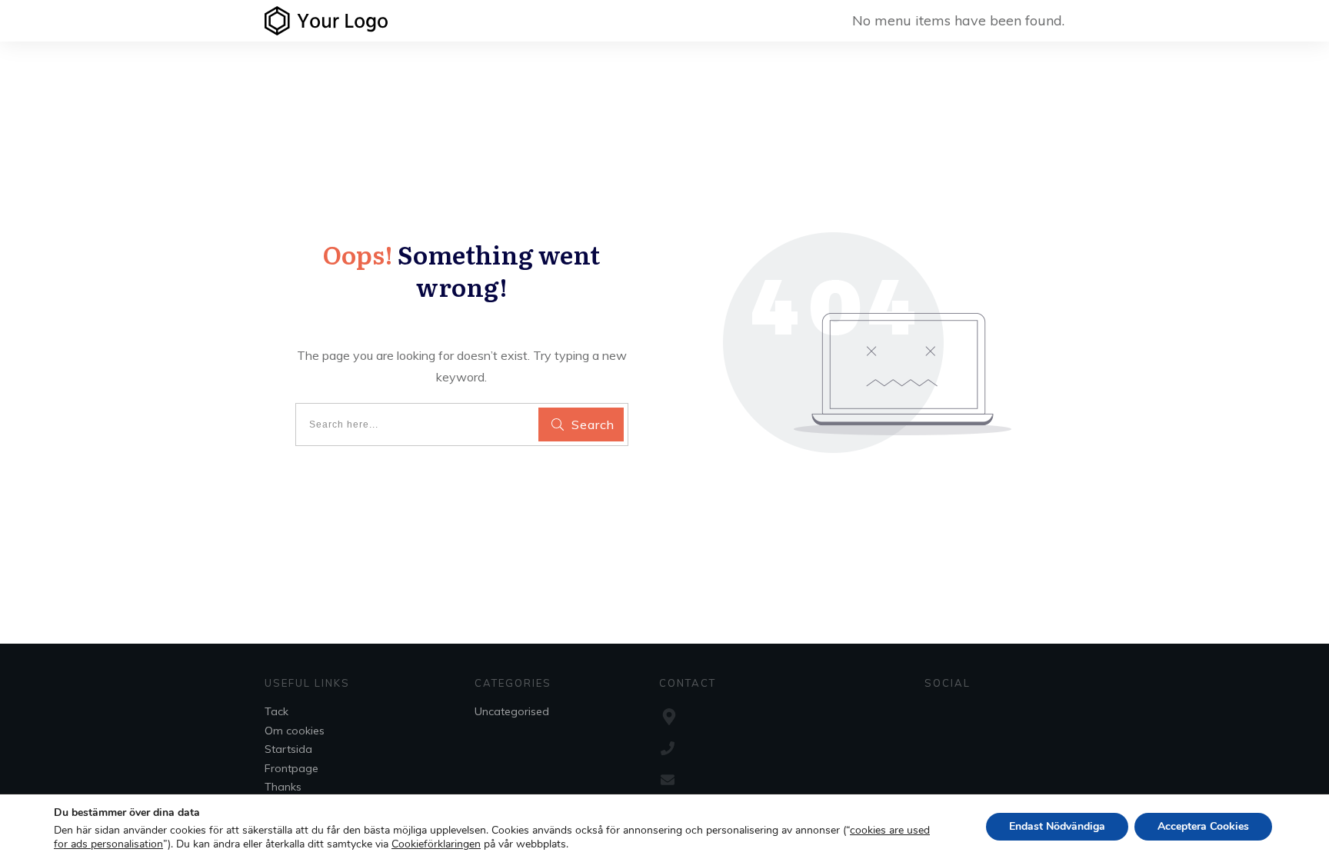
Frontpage (291, 768)
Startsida (288, 749)
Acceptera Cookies (1203, 826)
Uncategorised (512, 711)
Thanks (283, 787)
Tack (276, 711)
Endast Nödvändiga (1057, 826)
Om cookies (295, 730)
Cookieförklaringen (436, 844)
